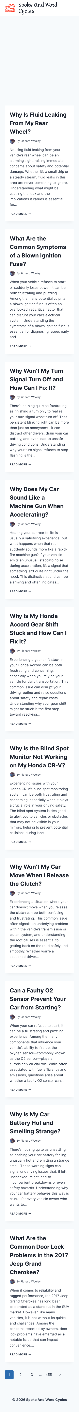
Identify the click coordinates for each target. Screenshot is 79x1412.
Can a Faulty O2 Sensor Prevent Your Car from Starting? (38, 999)
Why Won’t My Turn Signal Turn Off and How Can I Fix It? (36, 379)
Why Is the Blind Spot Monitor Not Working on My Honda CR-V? (39, 757)
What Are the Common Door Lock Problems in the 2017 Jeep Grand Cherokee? (39, 1255)
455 (49, 1375)
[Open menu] (70, 8)
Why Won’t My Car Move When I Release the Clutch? (39, 875)
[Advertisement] (39, 57)
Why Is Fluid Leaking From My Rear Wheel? (38, 123)
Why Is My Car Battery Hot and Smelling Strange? (35, 1123)
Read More (20, 213)
